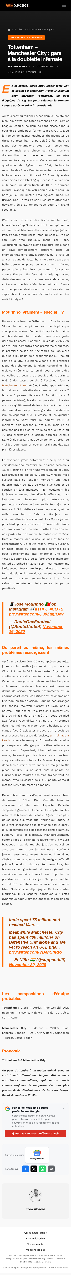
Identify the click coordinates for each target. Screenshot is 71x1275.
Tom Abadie (35, 1209)
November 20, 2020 (27, 964)
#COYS (56, 609)
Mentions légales (35, 1249)
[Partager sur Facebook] (25, 1169)
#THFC (41, 609)
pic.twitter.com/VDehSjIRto (35, 952)
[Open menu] (64, 5)
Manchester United (15, 385)
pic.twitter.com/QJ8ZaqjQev (36, 614)
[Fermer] (63, 1108)
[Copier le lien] (51, 1169)
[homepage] (17, 5)
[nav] (9, 29)
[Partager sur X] (34, 1169)
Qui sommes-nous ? (35, 1232)
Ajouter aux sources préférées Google (35, 1133)
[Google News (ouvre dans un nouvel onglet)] (37, 1155)
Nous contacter (35, 1244)
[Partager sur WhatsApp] (42, 1169)
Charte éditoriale (35, 1238)
